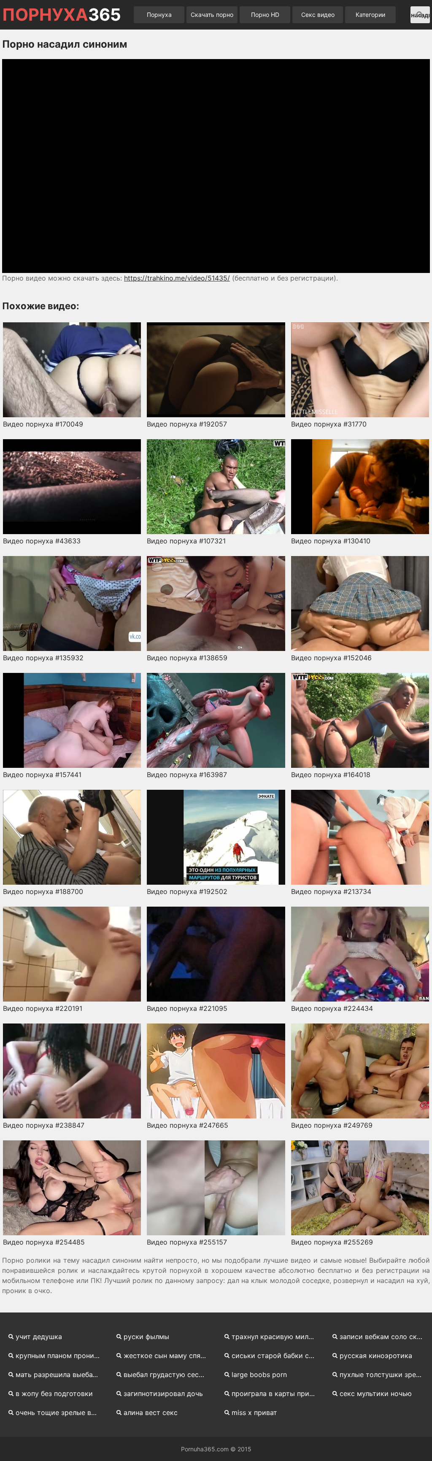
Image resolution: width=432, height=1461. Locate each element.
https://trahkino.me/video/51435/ (177, 278)
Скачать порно (212, 14)
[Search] (419, 14)
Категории (370, 14)
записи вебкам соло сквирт (385, 1336)
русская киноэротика (376, 1355)
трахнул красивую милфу (274, 1336)
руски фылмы (146, 1336)
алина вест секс (151, 1412)
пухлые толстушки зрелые (384, 1374)
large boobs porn (259, 1374)
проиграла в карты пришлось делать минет (277, 1393)
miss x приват (254, 1412)
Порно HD (265, 14)
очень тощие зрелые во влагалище (61, 1412)
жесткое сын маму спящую (169, 1355)
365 (61, 14)
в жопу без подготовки (54, 1393)
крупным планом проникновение (61, 1355)
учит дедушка (39, 1336)
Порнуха (159, 14)
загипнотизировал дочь (163, 1393)
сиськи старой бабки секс (276, 1355)
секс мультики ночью (376, 1393)
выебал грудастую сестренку (169, 1374)
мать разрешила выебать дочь (61, 1374)
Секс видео (318, 14)
